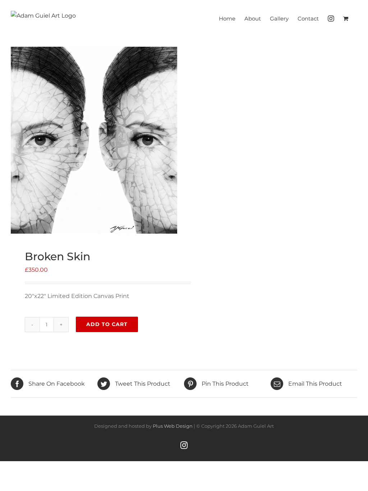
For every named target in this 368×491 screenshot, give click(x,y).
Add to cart (107, 324)
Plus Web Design (173, 426)
